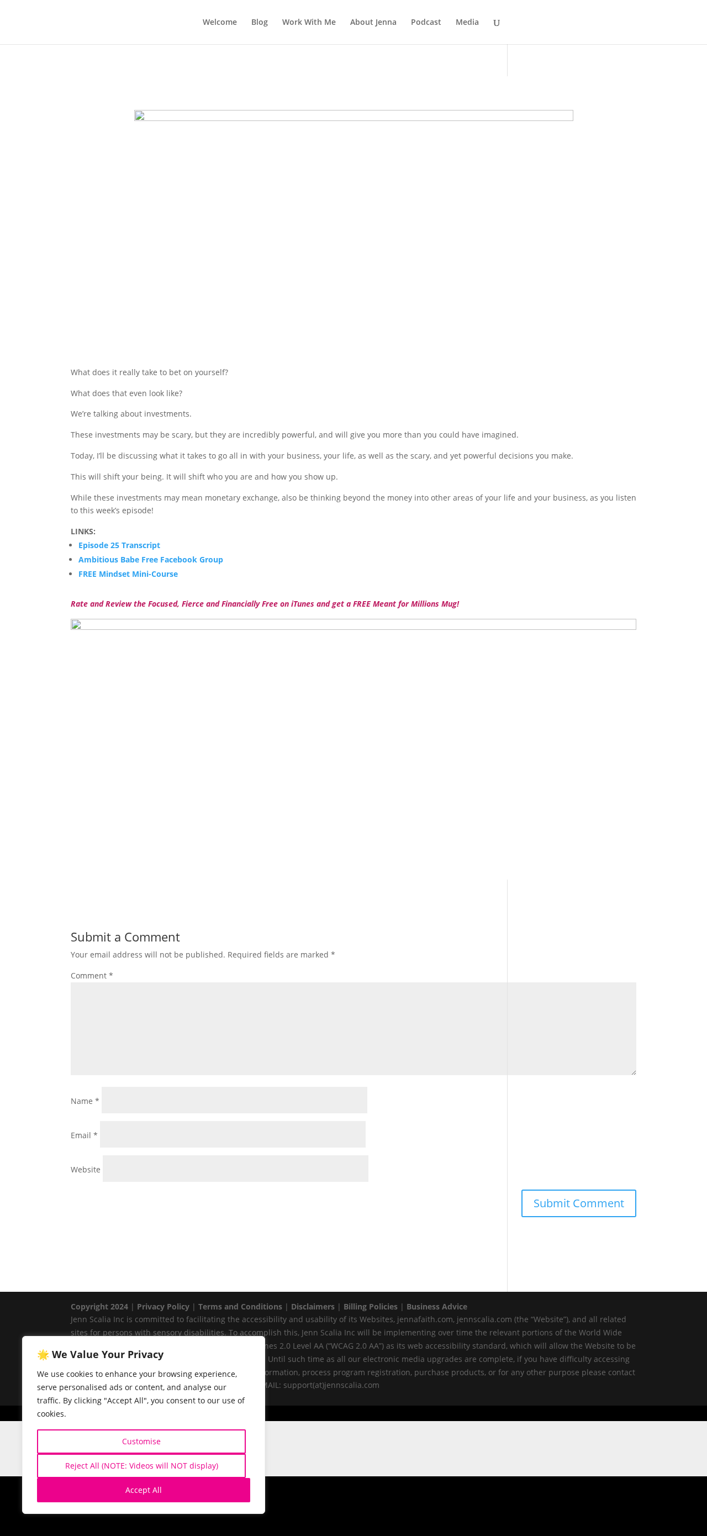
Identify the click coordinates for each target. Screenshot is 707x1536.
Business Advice (437, 1306)
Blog (259, 22)
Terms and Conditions (240, 1306)
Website (86, 1169)
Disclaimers (313, 1306)
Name (85, 1101)
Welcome (220, 22)
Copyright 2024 (99, 1306)
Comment (92, 975)
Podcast (426, 22)
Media (467, 22)
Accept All (143, 1490)
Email (84, 1135)
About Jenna (373, 22)
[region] (143, 1425)
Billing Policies (371, 1306)
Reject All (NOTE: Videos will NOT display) (141, 1465)
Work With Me (309, 22)
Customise (141, 1441)
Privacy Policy (163, 1306)
